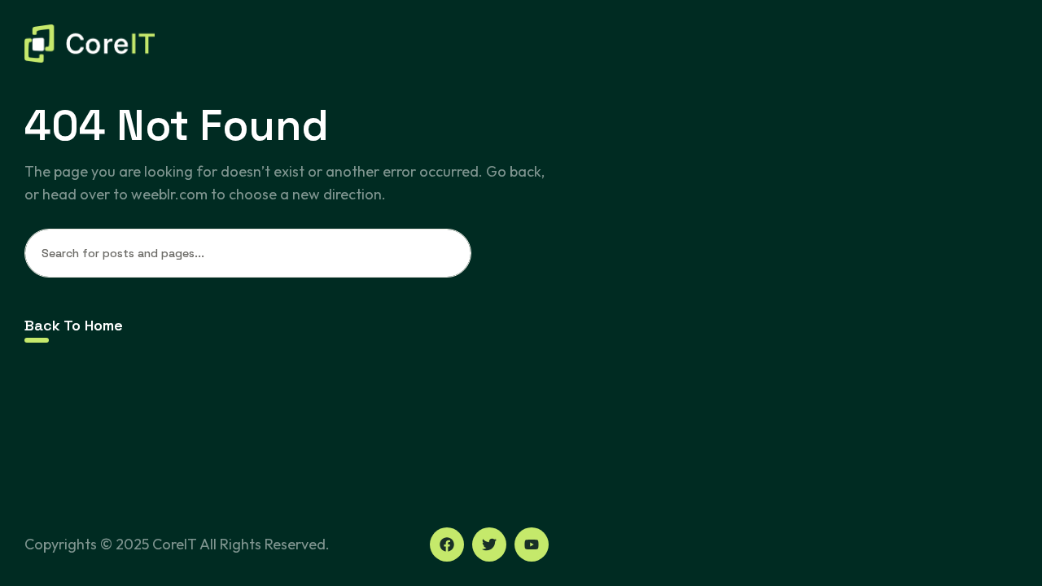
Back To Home (73, 325)
